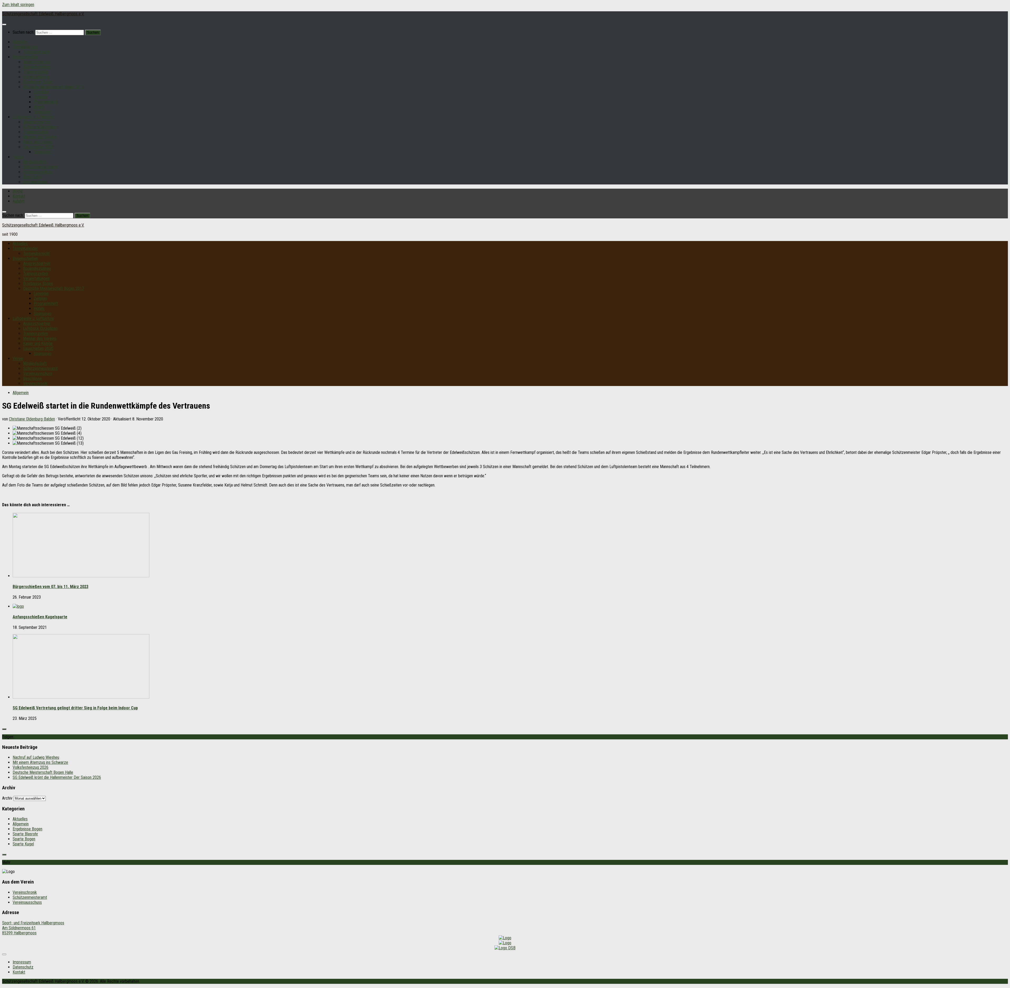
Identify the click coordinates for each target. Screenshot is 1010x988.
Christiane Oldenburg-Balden (32, 419)
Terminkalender (25, 46)
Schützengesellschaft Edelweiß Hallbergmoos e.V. (43, 13)
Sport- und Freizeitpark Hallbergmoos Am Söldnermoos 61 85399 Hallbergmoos (33, 927)
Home (18, 191)
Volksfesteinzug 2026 (30, 767)
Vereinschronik (35, 181)
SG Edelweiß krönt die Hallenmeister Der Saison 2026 (57, 777)
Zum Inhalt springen (18, 4)
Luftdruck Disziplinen (40, 126)
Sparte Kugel (23, 843)
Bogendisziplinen (37, 66)
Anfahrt (18, 201)
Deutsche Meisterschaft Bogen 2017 (53, 86)
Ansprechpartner (36, 61)
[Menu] (4, 24)
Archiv (7, 798)
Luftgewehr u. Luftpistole (33, 116)
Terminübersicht (36, 51)
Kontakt (19, 196)
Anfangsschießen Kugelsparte (40, 616)
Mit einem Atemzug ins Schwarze (40, 762)
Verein (18, 156)
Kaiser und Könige (38, 141)
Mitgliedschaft (35, 161)
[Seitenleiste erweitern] (4, 729)
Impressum (22, 962)
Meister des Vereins (39, 136)
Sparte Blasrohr (25, 833)
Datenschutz (23, 967)
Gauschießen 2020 (38, 146)
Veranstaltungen (36, 76)
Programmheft (46, 101)
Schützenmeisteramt (40, 166)
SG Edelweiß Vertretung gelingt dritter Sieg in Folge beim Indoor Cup (75, 707)
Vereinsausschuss (37, 171)
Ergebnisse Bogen (38, 81)
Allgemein (21, 392)
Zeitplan (40, 96)
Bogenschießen (25, 56)
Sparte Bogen (24, 838)
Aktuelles (20, 41)
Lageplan (41, 91)
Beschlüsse (32, 176)
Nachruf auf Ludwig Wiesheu (36, 757)
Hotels (39, 106)
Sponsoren (42, 111)
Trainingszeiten (35, 71)
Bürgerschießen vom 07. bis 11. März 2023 (50, 586)
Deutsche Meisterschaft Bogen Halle (43, 772)
